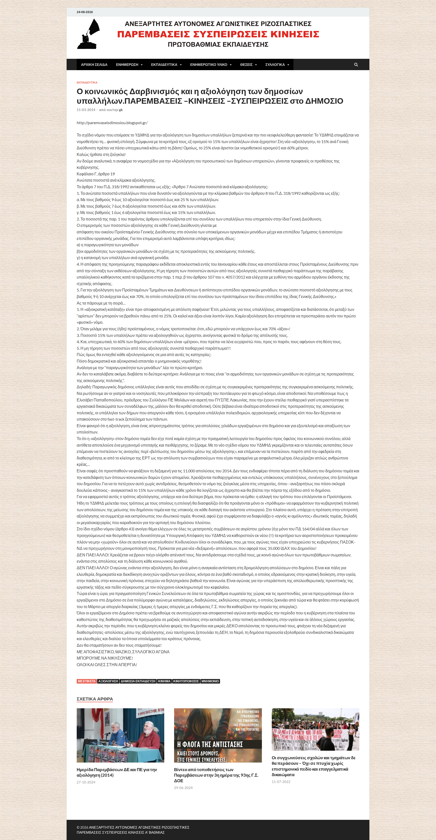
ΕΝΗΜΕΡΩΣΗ (127, 65)
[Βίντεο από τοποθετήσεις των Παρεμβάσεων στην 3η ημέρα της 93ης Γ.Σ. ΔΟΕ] (218, 763)
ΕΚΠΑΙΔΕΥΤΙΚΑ (164, 65)
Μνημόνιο (210, 681)
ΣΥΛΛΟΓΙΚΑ (275, 65)
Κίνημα (164, 681)
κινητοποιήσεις (186, 681)
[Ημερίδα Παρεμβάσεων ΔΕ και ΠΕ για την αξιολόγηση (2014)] (120, 763)
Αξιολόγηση (108, 681)
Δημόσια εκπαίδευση (138, 681)
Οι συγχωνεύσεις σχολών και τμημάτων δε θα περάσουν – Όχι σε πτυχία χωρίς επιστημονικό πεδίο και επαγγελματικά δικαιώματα (314, 766)
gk (121, 110)
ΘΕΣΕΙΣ (246, 65)
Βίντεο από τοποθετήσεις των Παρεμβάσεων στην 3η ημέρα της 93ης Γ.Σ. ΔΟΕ (216, 775)
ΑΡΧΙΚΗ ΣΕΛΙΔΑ (94, 65)
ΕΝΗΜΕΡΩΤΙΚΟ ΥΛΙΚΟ (208, 65)
